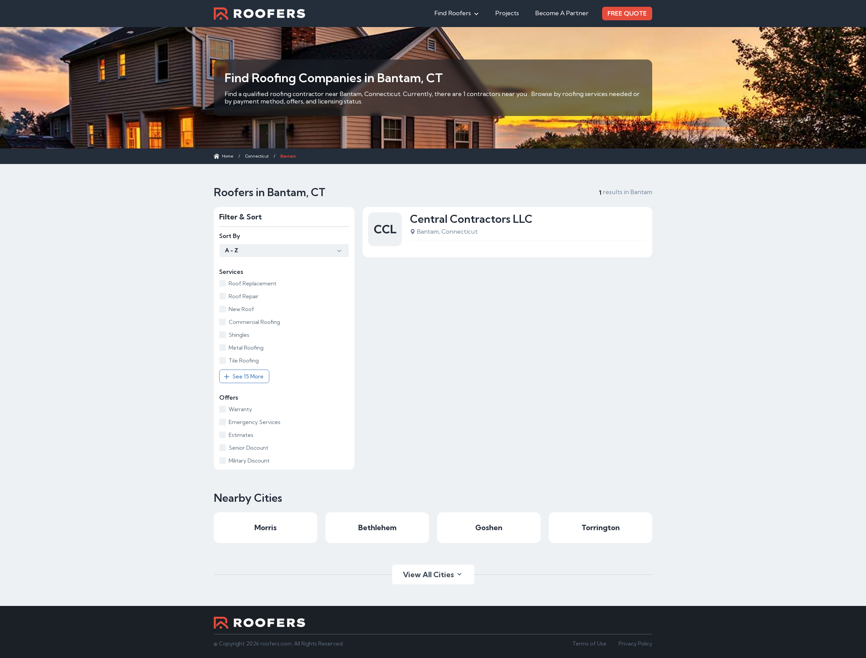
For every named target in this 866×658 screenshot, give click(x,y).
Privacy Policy (635, 643)
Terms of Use (589, 643)
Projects (507, 13)
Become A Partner (562, 13)
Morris (265, 527)
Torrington (601, 527)
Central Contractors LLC (471, 218)
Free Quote (627, 13)
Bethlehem (377, 527)
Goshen (488, 527)
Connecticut (257, 156)
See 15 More (248, 376)
